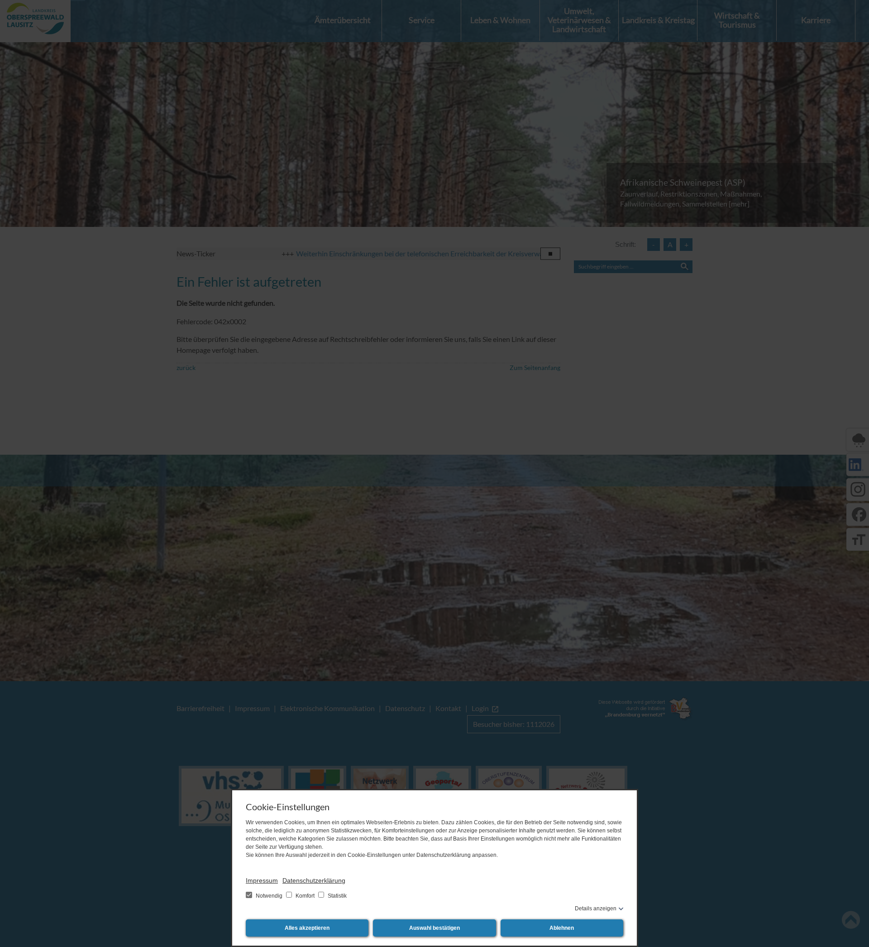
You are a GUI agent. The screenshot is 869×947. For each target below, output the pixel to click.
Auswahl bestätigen (434, 928)
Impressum (262, 880)
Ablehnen (561, 928)
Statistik (336, 896)
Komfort (305, 896)
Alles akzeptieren (307, 928)
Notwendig (269, 896)
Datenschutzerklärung (313, 880)
